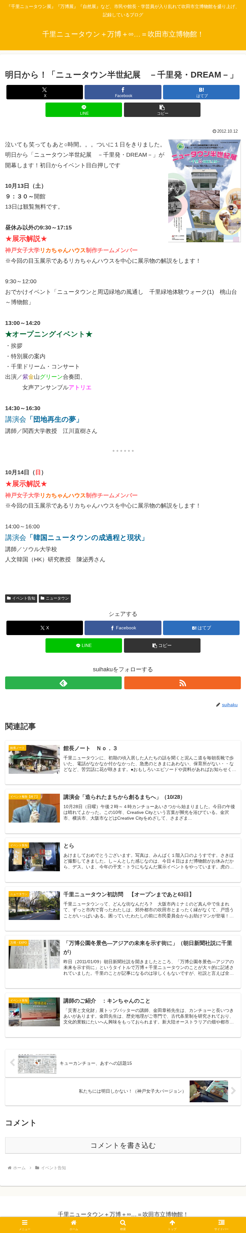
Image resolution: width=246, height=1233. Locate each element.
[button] (162, 110)
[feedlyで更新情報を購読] (63, 682)
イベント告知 (23, 598)
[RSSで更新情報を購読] (182, 682)
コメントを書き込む (123, 1145)
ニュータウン (57, 598)
